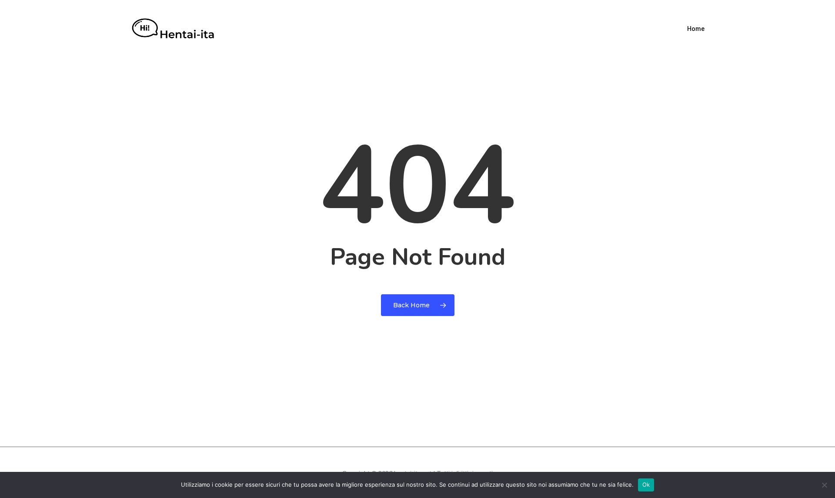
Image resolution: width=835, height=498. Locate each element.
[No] (824, 485)
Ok (646, 484)
